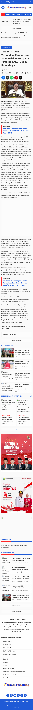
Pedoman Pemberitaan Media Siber (14, 672)
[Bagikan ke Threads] (20, 77)
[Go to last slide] (28, 396)
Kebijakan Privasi (8, 668)
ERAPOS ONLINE (8, 645)
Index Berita (7, 678)
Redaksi (5, 662)
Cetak (29, 73)
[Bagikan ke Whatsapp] (12, 77)
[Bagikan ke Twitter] (7, 77)
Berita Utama (10, 14)
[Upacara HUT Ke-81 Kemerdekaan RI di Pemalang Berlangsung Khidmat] (7, 364)
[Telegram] (25, 695)
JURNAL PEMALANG (9, 651)
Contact (6, 665)
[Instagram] (11, 695)
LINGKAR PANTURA (9, 654)
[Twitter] (18, 695)
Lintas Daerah (6, 415)
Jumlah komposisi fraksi (18, 326)
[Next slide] (31, 396)
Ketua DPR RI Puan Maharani (10, 329)
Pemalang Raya (6, 47)
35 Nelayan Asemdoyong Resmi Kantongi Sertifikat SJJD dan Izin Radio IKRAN (16, 131)
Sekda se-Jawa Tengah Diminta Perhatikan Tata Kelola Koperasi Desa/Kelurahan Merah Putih (15, 283)
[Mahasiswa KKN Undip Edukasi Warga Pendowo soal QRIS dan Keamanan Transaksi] (6, 570)
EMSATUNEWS (7, 641)
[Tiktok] (21, 695)
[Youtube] (14, 695)
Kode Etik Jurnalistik (9, 675)
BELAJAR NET (7, 648)
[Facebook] (7, 695)
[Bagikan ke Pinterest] (16, 77)
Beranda (5, 659)
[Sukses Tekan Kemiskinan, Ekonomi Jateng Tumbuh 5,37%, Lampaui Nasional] (8, 406)
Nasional (20, 14)
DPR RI (8, 326)
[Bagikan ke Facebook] (3, 77)
